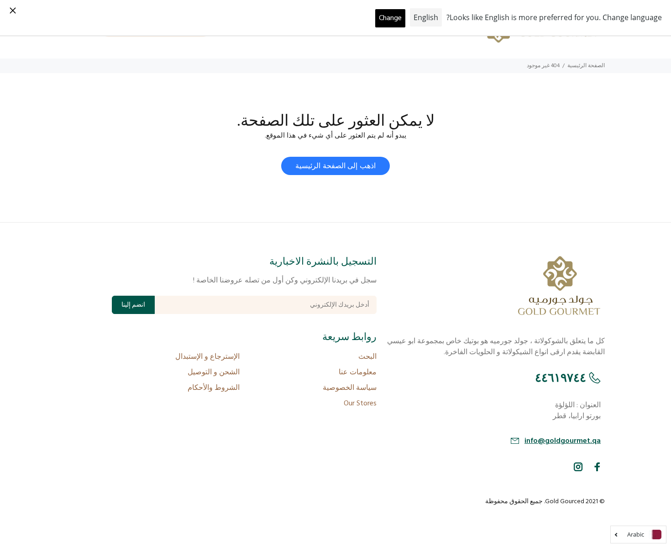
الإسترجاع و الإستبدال (207, 357)
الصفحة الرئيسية (586, 65)
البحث (367, 357)
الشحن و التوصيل (214, 372)
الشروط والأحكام (214, 388)
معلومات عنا (358, 372)
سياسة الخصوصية (350, 388)
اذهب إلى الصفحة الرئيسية (335, 166)
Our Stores (360, 404)
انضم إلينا (133, 305)
